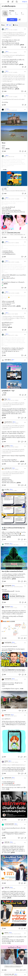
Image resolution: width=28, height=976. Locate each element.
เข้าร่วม (12, 19)
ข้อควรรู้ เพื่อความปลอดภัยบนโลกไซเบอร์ (12, 571)
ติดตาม (7, 28)
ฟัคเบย (3, 143)
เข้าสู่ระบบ (24, 1)
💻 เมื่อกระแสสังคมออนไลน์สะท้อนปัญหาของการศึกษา (13, 528)
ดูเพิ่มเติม (22, 44)
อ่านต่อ (4, 169)
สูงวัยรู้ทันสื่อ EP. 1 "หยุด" (8, 390)
